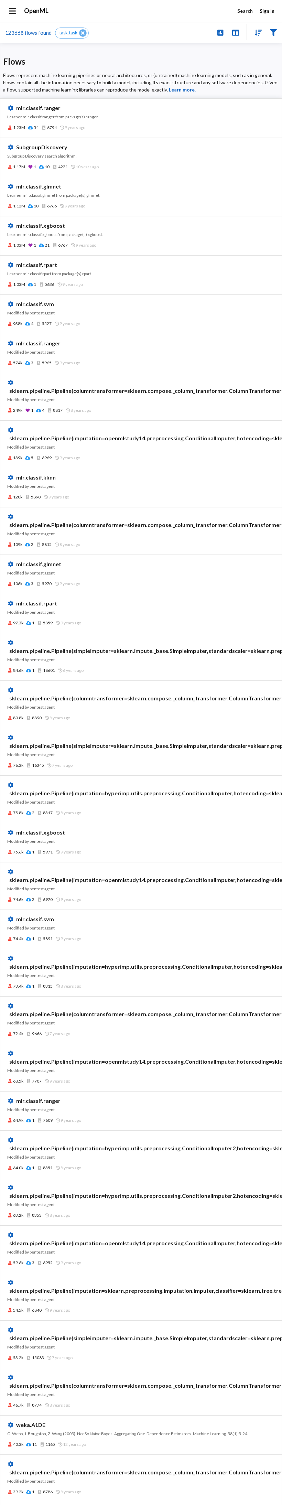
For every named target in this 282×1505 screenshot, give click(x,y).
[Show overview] (220, 32)
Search (245, 11)
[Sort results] (256, 32)
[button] (72, 33)
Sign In (267, 11)
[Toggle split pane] (235, 32)
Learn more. (182, 90)
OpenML (36, 10)
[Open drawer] (12, 11)
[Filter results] (273, 32)
